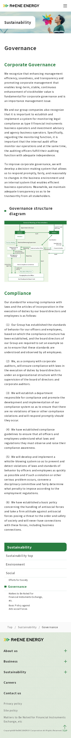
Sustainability (27, 627)
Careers (10, 682)
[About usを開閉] (65, 651)
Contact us (12, 693)
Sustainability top (19, 555)
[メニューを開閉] (65, 5)
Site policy (11, 710)
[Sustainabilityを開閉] (65, 672)
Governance (17, 586)
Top (10, 627)
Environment (15, 564)
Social (10, 573)
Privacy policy (13, 703)
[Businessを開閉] (65, 661)
